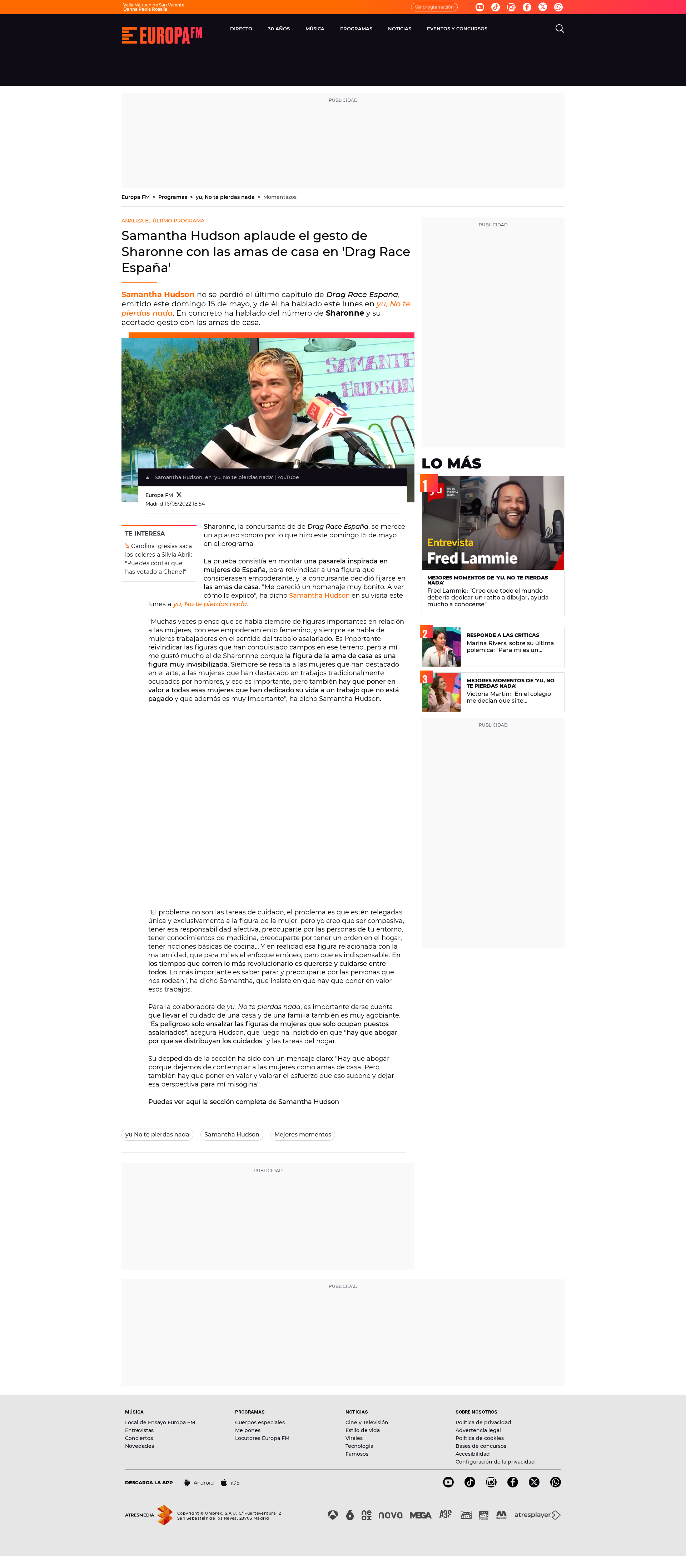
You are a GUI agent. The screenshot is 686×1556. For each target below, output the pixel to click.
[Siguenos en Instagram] (511, 7)
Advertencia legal (478, 1430)
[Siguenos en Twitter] (542, 7)
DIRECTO (241, 28)
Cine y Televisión (367, 1422)
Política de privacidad (483, 1422)
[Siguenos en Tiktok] (495, 7)
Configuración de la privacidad (495, 1462)
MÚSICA (314, 28)
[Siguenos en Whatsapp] (558, 7)
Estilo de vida (363, 1430)
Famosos (357, 1454)
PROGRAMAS (356, 28)
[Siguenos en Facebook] (527, 7)
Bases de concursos (481, 1446)
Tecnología (359, 1446)
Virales (354, 1438)
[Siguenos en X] (534, 1485)
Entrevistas (139, 1430)
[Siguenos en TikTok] (469, 1485)
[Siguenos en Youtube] (480, 7)
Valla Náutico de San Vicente (153, 4)
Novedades (139, 1446)
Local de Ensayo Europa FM (160, 1422)
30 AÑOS (279, 28)
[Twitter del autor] (179, 495)
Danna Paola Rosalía (145, 9)
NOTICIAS (399, 28)
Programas (173, 197)
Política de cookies (480, 1438)
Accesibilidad (473, 1454)
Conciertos (139, 1438)
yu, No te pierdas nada (226, 197)
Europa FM (136, 197)
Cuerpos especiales (260, 1422)
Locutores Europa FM (262, 1438)
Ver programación (434, 7)
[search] (560, 28)
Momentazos (280, 197)
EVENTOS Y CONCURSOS (457, 28)
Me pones (247, 1430)
